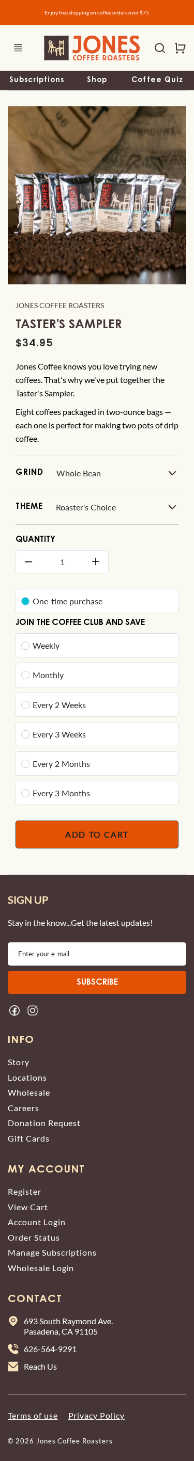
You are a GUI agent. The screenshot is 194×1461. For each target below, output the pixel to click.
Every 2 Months (61, 763)
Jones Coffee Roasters (60, 305)
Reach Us (40, 1366)
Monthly (48, 675)
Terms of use (33, 1415)
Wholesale (29, 1092)
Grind (29, 473)
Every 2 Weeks (59, 705)
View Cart (28, 1207)
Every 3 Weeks (59, 734)
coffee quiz (157, 80)
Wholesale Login (41, 1268)
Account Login (36, 1222)
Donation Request (44, 1123)
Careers (23, 1108)
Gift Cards (29, 1138)
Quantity (35, 540)
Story (18, 1062)
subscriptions (36, 80)
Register (24, 1191)
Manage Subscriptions (52, 1252)
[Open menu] (18, 48)
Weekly (46, 645)
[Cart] (176, 48)
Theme (29, 507)
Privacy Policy (96, 1415)
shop (97, 80)
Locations (27, 1077)
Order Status (34, 1237)
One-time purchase (67, 601)
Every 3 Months (61, 793)
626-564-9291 (50, 1349)
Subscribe (97, 982)
